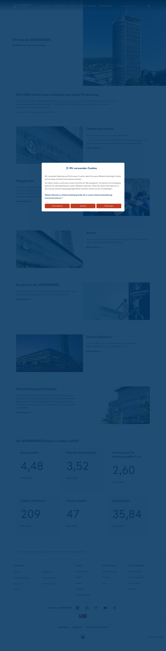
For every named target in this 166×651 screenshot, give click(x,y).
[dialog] (83, 187)
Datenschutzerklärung (53, 198)
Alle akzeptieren (57, 206)
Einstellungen (108, 206)
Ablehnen (83, 206)
